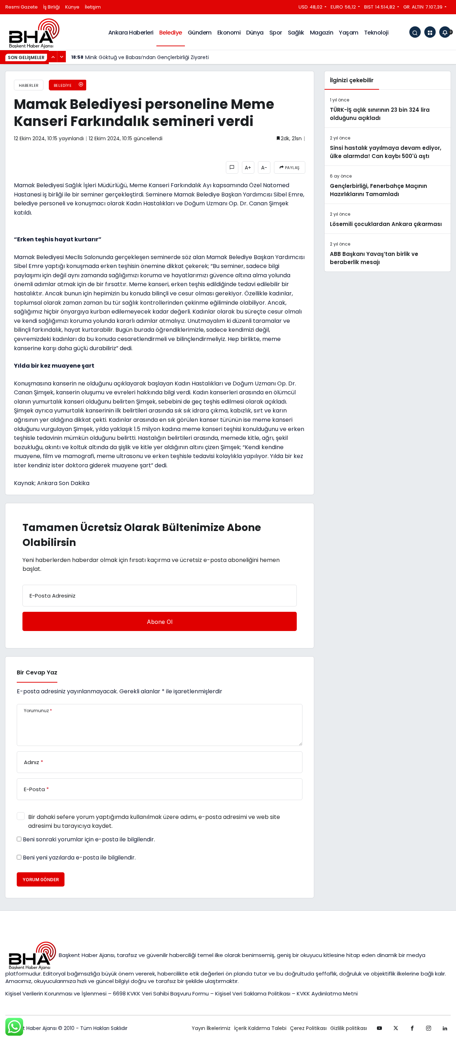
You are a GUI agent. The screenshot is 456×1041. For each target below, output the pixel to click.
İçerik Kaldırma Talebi (260, 1028)
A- (264, 167)
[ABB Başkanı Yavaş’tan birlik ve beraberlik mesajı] (388, 253)
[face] (412, 1028)
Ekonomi (229, 32)
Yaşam (348, 32)
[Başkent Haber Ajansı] (33, 33)
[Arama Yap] (415, 32)
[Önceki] (53, 56)
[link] (445, 1028)
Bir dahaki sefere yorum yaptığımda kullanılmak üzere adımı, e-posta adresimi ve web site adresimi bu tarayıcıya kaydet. (154, 821)
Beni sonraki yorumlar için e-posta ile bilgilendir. (89, 839)
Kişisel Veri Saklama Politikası (252, 993)
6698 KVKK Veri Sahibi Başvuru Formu (161, 993)
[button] (430, 32)
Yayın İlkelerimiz (211, 1028)
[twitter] (395, 1028)
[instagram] (428, 1028)
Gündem (200, 32)
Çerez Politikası (308, 1028)
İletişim (93, 7)
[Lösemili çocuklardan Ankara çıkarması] (388, 218)
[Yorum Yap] (232, 167)
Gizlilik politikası (348, 1028)
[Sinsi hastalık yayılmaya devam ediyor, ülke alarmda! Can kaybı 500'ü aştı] (388, 146)
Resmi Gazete (21, 7)
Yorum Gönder (40, 879)
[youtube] (379, 1028)
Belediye (170, 32)
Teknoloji (376, 32)
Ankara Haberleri (131, 32)
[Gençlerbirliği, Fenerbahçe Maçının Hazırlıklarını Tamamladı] (388, 185)
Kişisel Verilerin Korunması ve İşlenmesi (56, 993)
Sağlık (296, 32)
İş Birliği (51, 7)
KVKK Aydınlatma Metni (327, 993)
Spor (275, 32)
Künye (72, 7)
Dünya (255, 32)
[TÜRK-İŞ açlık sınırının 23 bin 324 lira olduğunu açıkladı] (388, 108)
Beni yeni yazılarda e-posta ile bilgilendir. (79, 858)
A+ (248, 167)
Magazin (321, 32)
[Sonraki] (61, 56)
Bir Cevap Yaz (37, 672)
